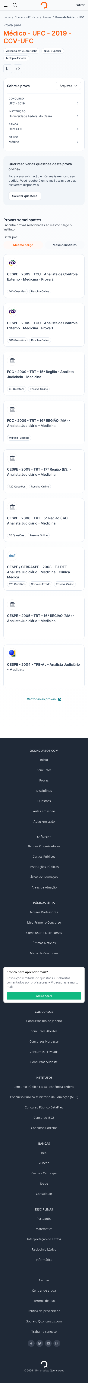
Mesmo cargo (23, 245)
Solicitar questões (24, 196)
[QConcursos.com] (44, 1364)
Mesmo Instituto (65, 245)
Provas (47, 17)
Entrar (80, 5)
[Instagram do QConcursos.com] (56, 1343)
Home (6, 17)
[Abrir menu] (5, 5)
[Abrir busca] (15, 5)
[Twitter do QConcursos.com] (39, 1343)
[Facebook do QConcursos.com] (31, 1343)
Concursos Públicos (26, 17)
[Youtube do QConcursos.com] (48, 1343)
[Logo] (44, 5)
